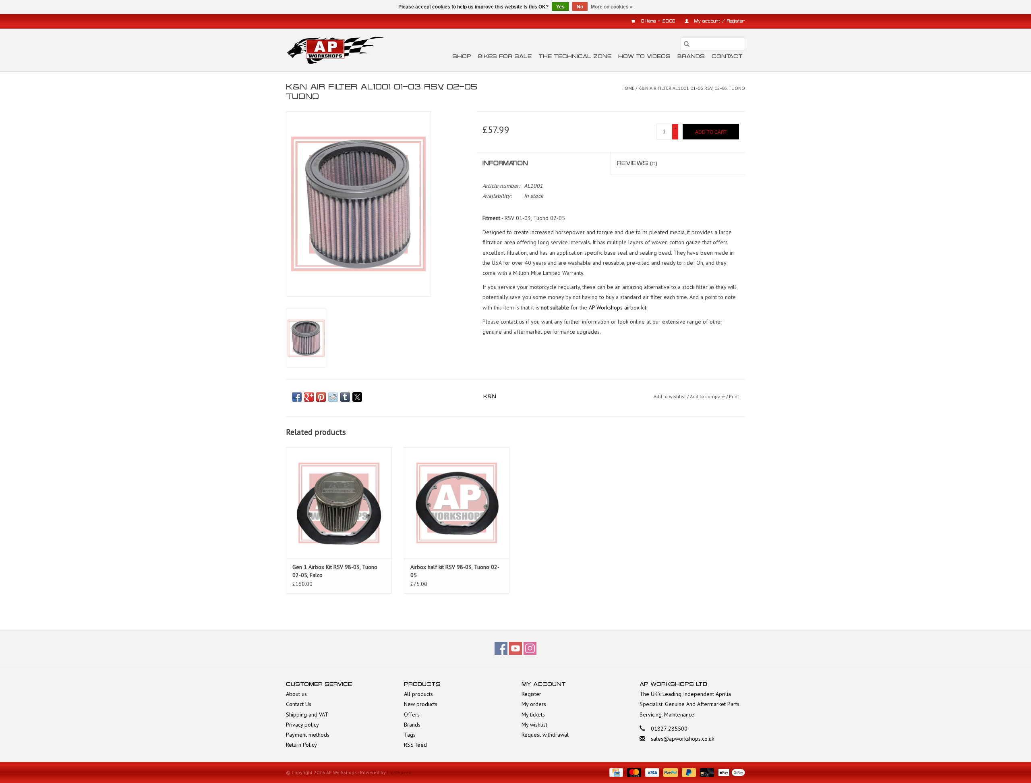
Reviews (637, 163)
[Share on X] (357, 397)
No (580, 7)
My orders (534, 704)
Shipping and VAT (307, 714)
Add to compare (708, 396)
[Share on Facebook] (297, 397)
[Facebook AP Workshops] (501, 648)
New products (420, 704)
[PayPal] (669, 772)
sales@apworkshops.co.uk (682, 738)
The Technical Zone (574, 56)
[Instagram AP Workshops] (530, 648)
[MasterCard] (633, 772)
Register (531, 694)
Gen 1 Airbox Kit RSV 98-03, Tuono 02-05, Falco (334, 571)
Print (734, 396)
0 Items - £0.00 (658, 21)
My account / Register (719, 21)
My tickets (533, 714)
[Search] (687, 43)
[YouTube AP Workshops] (515, 648)
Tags (410, 734)
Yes (560, 7)
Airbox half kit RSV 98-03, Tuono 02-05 (454, 571)
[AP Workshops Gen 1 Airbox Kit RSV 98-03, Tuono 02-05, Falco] (339, 502)
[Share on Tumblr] (345, 397)
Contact (727, 56)
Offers (412, 714)
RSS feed (415, 744)
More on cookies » (612, 7)
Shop (461, 56)
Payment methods (307, 734)
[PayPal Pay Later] (688, 772)
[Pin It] (321, 397)
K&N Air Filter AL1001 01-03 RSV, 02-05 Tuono (691, 88)
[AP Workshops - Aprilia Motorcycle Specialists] (335, 50)
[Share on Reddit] (333, 397)
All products (418, 694)
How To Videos (644, 56)
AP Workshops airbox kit (617, 307)
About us (296, 694)
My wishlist (534, 724)
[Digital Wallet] (730, 772)
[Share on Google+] (309, 397)
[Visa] (651, 772)
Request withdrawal (545, 734)
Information (505, 163)
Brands (691, 56)
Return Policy (301, 744)
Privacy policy (302, 724)
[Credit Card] (615, 772)
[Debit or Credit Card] (706, 772)
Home (627, 88)
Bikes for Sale (505, 56)
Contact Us (298, 704)
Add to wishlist (670, 396)
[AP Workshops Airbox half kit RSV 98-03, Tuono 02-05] (457, 502)
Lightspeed (399, 772)
